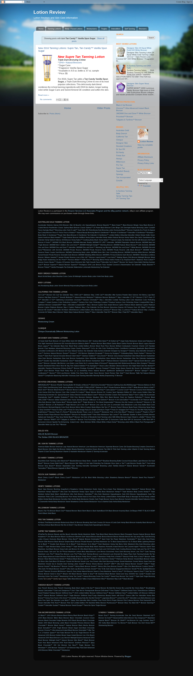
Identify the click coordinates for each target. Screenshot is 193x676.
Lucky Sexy (137, 405)
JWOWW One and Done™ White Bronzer (133, 113)
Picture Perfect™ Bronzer (70, 368)
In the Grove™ (64, 598)
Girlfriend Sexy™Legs (89, 595)
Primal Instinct (110, 260)
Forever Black (150, 397)
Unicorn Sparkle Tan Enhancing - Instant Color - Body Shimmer (68, 422)
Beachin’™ (107, 225)
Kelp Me (85, 598)
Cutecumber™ (49, 590)
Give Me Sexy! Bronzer (133, 615)
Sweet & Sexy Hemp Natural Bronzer (79, 571)
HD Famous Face (130, 307)
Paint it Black (42, 513)
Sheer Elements (76, 262)
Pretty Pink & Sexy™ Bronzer (139, 556)
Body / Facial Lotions (73, 29)
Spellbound (110, 371)
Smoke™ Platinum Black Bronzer (71, 559)
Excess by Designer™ (113, 353)
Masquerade (113, 363)
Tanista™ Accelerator (147, 466)
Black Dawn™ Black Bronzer (122, 225)
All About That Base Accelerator (49, 522)
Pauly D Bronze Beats (125, 407)
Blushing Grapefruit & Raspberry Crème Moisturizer (73, 489)
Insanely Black (124, 511)
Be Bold (110, 588)
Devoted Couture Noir (113, 395)
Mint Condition (92, 600)
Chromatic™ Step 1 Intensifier (101, 300)
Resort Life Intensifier (142, 368)
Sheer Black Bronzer (51, 559)
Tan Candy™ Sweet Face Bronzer (113, 576)
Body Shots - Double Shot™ (92, 461)
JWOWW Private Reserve (72, 250)
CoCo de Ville (96, 348)
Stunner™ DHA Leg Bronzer (59, 373)
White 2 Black (96, 422)
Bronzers (143, 29)
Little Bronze (61, 363)
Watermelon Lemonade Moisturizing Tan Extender (92, 267)
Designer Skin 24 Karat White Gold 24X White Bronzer (139, 49)
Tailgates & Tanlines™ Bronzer (129, 120)
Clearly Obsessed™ (83, 348)
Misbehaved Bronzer (129, 363)
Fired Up (123, 397)
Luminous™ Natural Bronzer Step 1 (136, 310)
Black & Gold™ (149, 387)
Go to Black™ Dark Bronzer (76, 544)
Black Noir (64, 346)
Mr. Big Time (69, 366)
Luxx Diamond (104, 554)
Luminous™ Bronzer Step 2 (113, 310)
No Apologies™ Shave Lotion (98, 366)
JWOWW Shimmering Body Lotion (78, 252)
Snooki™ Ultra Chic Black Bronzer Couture (132, 566)
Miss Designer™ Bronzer (146, 363)
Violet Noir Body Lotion (105, 276)
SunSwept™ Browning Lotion (101, 466)
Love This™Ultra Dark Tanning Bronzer (84, 554)
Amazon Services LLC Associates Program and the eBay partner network (98, 211)
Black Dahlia (111, 343)
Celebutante (126, 346)
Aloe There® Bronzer (46, 588)
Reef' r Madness (137, 260)
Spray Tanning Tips (124, 196)
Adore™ (105, 341)
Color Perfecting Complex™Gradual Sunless (105, 302)
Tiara (104, 265)
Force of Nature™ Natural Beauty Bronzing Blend (81, 233)
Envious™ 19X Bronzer (78, 353)
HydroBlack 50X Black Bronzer (108, 511)
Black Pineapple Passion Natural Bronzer (135, 534)
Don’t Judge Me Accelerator (145, 395)
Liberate (53, 363)
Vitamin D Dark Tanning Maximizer (50, 451)
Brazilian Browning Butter (112, 461)
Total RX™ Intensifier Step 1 (133, 312)
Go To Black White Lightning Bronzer (141, 542)
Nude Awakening (49, 260)
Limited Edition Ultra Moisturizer (90, 310)
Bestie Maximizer (84, 534)
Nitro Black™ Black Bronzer (84, 640)
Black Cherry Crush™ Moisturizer (67, 477)
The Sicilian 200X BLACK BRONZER (53, 437)
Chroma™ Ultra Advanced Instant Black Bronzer (61, 630)
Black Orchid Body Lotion (47, 276)
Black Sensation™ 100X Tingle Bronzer (53, 628)
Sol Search (130, 262)
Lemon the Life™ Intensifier (127, 598)
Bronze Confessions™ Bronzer (84, 390)
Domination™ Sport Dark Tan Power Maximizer (108, 539)
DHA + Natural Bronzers (70, 62)
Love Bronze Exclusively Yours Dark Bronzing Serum (115, 551)
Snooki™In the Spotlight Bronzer (143, 569)
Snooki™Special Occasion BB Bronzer (52, 571)
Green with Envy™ (118, 595)
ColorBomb (124, 348)
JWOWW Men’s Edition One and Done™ (64, 245)
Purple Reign (115, 368)
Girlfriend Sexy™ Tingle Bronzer (68, 595)
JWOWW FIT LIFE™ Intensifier (103, 242)
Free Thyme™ (115, 590)
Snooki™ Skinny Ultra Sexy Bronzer (104, 566)
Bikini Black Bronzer (61, 618)
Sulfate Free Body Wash (79, 373)
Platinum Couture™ (135, 412)
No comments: (46, 99)
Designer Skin (122, 143)
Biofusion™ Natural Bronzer (76, 297)
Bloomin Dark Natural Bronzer (86, 537)
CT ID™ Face (147, 297)
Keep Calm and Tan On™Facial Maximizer (59, 551)
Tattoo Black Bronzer (74, 579)
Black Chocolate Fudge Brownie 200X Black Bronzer (63, 620)
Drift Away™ (105, 590)
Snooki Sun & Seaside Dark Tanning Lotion (62, 564)
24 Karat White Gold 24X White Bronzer (73, 341)
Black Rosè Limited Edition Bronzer (82, 346)
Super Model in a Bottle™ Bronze (139, 417)
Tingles (104, 29)
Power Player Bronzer (52, 414)
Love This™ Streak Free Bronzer (58, 554)
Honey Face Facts (51, 598)
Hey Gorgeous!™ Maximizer (145, 618)
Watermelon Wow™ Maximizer (103, 579)
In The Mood (98, 402)
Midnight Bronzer (144, 257)
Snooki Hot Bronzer (73, 561)
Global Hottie (145, 235)
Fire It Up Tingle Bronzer (80, 633)
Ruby (67, 371)
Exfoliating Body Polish (129, 353)
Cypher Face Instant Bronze (108, 305)
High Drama (56, 402)
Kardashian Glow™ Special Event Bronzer (135, 361)
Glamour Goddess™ (89, 356)
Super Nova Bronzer (96, 373)
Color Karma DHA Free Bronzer (49, 392)
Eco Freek (143, 230)
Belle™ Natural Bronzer (93, 343)
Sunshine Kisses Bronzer (94, 449)
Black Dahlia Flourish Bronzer (128, 343)
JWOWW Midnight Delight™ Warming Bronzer (96, 245)
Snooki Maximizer (126, 561)
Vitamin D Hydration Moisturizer (74, 451)
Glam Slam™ (77, 356)
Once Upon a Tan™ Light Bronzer (123, 463)
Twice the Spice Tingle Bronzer (95, 605)
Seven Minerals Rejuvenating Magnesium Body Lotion (78, 286)
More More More (58, 366)
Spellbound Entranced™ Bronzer (128, 371)
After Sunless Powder (120, 295)
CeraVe (119, 181)
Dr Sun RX (120, 149)
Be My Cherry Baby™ (137, 588)
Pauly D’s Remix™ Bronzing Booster (69, 412)
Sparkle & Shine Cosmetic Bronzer (142, 414)
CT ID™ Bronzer (136, 297)
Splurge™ (145, 371)
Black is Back (91, 511)
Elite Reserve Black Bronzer (54, 542)
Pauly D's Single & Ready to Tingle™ (98, 410)
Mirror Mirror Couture (83, 407)
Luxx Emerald (115, 554)
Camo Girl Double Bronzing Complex (132, 447)
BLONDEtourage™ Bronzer (134, 385)
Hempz (119, 159)
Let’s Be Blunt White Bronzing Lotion (95, 477)
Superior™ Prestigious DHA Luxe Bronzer (86, 265)
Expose (121, 307)
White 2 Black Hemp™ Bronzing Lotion (115, 422)
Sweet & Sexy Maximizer (102, 571)
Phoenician (56, 368)
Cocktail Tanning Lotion (121, 300)
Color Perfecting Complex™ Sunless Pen (73, 302)
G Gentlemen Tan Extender (87, 235)
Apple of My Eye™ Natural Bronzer (93, 588)
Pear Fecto (102, 600)
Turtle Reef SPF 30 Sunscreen (130, 419)
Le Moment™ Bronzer (142, 402)
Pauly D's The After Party (139, 410)
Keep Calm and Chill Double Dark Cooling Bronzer (113, 549)
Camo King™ (100, 390)
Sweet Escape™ (78, 605)
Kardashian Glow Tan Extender (134, 358)
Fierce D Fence (57, 233)
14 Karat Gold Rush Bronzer (48, 341)
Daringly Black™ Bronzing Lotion (55, 230)
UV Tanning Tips (123, 198)
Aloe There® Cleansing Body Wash (67, 588)
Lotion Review (49, 12)
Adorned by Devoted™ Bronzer (102, 385)
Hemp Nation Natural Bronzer (113, 237)
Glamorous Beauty (104, 595)
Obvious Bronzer (122, 366)
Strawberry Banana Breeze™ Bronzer (124, 477)
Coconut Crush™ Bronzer (126, 390)
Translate (147, 186)
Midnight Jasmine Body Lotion (85, 276)
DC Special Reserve (62, 395)
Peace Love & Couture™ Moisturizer (96, 412)
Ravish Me (130, 368)
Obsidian (112, 366)
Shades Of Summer (63, 262)
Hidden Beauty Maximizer (75, 449)
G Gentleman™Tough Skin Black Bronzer (62, 235)
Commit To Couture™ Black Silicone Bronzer (86, 392)
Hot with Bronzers (141, 240)
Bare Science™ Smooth (56, 297)
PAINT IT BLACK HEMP (146, 511)
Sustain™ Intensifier (45, 605)
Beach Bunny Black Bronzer (73, 615)
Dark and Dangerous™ (62, 590)
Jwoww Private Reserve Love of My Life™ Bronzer (76, 257)
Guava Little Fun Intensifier (136, 595)
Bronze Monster (119, 537)
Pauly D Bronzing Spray (141, 407)
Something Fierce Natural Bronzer (93, 371)
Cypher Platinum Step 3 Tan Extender (83, 307)
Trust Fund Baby (90, 419)
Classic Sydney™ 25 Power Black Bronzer (95, 228)
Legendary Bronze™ (109, 598)
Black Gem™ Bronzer (46, 390)
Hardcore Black (48, 237)
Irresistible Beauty (75, 598)
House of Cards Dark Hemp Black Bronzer (120, 522)
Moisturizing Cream (46, 322)
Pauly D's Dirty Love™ (60, 410)
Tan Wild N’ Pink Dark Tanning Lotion (117, 449)
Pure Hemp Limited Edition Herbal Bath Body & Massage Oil (119, 497)
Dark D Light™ (72, 230)
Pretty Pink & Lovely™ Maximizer (94, 556)
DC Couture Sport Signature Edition (116, 392)
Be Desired (117, 588)
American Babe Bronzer (46, 447)
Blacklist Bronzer (76, 461)
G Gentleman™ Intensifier (126, 233)
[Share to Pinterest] (67, 99)
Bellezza (81, 343)
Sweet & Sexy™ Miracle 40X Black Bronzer (66, 574)
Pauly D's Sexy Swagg (76, 410)
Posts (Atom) (54, 114)
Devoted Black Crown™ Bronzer (93, 395)
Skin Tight (86, 262)
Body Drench (121, 134)
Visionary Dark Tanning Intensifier (81, 376)
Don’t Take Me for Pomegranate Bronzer (86, 590)
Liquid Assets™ (101, 257)
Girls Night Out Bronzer (57, 449)
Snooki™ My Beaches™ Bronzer (56, 566)
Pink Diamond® (145, 600)
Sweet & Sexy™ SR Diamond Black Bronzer (99, 574)
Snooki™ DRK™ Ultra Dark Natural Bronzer (120, 564)
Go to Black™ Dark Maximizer (99, 544)
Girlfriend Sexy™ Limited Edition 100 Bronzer (131, 593)
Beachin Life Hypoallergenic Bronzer (89, 225)
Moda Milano (96, 407)
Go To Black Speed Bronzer (118, 542)
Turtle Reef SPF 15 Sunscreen (107, 419)
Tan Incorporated (123, 177)
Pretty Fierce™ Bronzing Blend (93, 260)
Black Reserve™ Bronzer (63, 390)
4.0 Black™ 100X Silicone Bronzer (50, 615)
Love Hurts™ (112, 257)
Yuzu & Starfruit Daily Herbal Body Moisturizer (114, 502)
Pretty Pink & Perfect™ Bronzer (117, 556)
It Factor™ (48, 242)
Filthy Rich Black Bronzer (109, 397)
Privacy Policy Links (146, 163)
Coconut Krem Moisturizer (145, 390)
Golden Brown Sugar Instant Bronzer (69, 635)
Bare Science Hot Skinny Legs (140, 295)
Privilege (83, 368)
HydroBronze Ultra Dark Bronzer (72, 494)
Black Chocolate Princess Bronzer (77, 623)
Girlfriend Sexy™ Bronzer (105, 593)
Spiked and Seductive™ (46, 417)
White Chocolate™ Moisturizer (59, 650)
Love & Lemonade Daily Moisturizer (120, 405)
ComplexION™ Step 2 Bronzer (86, 305)
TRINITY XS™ (55, 419)
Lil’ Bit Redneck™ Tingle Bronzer (64, 405)
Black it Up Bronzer (124, 105)
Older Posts (103, 108)
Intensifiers (115, 29)
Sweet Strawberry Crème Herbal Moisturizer (81, 502)
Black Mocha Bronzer (87, 625)
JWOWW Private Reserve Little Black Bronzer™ (124, 250)
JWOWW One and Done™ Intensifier (62, 247)
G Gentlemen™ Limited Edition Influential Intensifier (116, 235)
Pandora (49, 368)
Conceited (41, 351)
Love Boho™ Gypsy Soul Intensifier (74, 600)
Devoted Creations (124, 146)
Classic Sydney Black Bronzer (69, 228)
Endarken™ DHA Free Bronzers (73, 397)
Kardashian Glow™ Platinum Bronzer (105, 361)
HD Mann (64, 310)
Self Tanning (130, 29)
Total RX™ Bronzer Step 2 (113, 312)
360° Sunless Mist (95, 341)
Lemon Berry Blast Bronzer (86, 551)
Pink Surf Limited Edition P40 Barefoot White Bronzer (86, 603)
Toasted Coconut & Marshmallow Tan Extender (123, 265)
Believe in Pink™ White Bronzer (132, 387)
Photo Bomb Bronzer (74, 556)
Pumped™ (106, 368)
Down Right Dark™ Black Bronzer (62, 463)
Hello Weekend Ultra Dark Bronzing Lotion (139, 544)
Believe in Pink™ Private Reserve (108, 387)
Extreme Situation (92, 397)
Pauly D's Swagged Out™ (120, 410)
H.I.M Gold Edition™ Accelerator (126, 400)
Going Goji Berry (116, 544)
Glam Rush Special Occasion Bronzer (58, 356)
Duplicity (136, 230)
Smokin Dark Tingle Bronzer (99, 499)
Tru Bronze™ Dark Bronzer (127, 623)
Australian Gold (122, 130)
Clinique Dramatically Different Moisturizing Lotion (58, 331)
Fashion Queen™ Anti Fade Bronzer (56, 633)
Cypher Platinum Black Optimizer (130, 305)
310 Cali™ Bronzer (45, 295)
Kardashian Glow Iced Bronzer (64, 358)
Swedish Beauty (122, 171)
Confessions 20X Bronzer (55, 351)
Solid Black (52, 513)
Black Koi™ (65, 461)
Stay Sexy (59, 417)
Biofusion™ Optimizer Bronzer (97, 297)
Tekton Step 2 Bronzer (55, 312)
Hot (133, 240)
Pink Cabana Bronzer (131, 600)
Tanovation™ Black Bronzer (48, 468)
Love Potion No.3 (81, 363)
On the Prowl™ (61, 260)
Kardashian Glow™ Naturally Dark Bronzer (75, 361)
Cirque (73, 348)
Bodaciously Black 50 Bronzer (71, 522)
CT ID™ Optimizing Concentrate (61, 300)
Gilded (137, 235)
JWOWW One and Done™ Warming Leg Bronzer (93, 247)
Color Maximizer (136, 300)
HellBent (82, 237)
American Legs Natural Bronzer (67, 447)
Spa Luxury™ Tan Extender (119, 414)
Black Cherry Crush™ (46, 477)
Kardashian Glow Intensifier (86, 358)
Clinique (119, 140)
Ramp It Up (119, 260)
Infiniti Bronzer (74, 310)
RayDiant (127, 260)
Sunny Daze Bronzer (117, 499)
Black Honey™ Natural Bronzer (66, 625)
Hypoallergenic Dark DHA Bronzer (123, 494)
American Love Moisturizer (88, 447)
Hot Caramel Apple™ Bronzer (135, 547)
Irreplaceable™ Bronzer (112, 402)
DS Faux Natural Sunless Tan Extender (79, 351)
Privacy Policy (143, 160)
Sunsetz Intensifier (131, 499)
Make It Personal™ (101, 363)
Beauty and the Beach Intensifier (66, 534)
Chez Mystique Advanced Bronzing (57, 348)
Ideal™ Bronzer (67, 402)
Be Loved (125, 588)
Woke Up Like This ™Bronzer (55, 424)
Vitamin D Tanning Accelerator (97, 451)
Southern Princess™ (82, 643)
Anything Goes (118, 385)
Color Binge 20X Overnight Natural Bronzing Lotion (129, 228)
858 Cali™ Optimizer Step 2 (85, 295)
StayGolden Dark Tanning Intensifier (75, 466)
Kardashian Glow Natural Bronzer (109, 358)
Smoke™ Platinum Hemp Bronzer (121, 559)
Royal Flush (59, 371)
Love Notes (70, 363)
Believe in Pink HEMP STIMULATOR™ (82, 387)
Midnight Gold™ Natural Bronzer (61, 640)
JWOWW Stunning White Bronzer (136, 252)
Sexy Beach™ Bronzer (53, 466)
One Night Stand (135, 366)
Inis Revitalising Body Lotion (48, 286)
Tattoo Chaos (87, 579)
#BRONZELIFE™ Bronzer (47, 385)
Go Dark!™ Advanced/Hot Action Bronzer (119, 618)
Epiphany (91, 353)
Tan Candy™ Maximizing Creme (61, 576)
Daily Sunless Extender (102, 351)
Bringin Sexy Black (140, 225)
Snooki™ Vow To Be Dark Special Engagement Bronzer (111, 569)
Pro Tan (119, 165)
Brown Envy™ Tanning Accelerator (111, 615)
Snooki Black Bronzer (142, 559)
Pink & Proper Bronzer (115, 600)
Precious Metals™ (74, 260)
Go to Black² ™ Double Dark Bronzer (52, 544)
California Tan (122, 137)
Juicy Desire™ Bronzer (105, 356)
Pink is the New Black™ (119, 412)
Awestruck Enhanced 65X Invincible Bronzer (62, 343)
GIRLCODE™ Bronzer (46, 400)
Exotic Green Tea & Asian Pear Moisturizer (109, 489)
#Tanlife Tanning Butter (65, 385)
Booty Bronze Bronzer (105, 537)
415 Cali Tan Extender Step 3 (63, 295)
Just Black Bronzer (52, 549)
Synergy (119, 174)
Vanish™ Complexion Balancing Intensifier (53, 376)
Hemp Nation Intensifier (94, 237)
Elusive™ (66, 353)
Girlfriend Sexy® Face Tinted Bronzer (134, 590)
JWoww (47, 257)
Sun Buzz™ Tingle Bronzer (79, 645)
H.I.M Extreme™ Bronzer (105, 400)
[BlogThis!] (60, 99)
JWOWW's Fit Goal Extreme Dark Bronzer (117, 255)
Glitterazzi (92, 400)
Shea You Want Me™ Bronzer (135, 603)
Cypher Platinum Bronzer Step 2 (56, 307)
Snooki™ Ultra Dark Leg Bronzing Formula (75, 569)
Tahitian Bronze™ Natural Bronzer (126, 466)
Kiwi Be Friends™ (95, 598)
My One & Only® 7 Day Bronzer (72, 525)
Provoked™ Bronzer (124, 117)
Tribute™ (47, 267)
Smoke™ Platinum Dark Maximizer (96, 559)
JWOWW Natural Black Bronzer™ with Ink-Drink (130, 245)
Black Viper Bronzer (45, 489)
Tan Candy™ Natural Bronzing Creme (87, 576)
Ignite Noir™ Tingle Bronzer (83, 402)
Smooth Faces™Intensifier (99, 262)
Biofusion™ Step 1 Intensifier (119, 297)
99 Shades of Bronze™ (82, 385)
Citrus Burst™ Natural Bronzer (79, 539)
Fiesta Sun (120, 156)
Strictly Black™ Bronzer (71, 417)
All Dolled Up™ (114, 341)
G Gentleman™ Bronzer (107, 233)
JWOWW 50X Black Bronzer (62, 242)
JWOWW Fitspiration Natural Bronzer (128, 242)
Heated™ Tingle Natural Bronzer (66, 237)
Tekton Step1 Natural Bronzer (74, 312)
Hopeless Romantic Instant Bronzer (111, 547)
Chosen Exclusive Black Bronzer (55, 539)
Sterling (145, 262)
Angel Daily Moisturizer (128, 341)
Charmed (134, 346)
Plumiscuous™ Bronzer (115, 603)
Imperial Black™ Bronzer (107, 620)
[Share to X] (62, 99)
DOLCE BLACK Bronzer (48, 434)
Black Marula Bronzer (112, 534)
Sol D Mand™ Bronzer (117, 262)
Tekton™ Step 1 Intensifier (94, 312)
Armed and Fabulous (145, 341)
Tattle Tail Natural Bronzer (145, 373)
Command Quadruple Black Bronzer (141, 348)
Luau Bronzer (65, 638)
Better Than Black (97, 534)
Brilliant (118, 346)
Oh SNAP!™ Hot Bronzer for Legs (130, 620)
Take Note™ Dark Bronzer (125, 373)
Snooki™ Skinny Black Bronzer (79, 566)
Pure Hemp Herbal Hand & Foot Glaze (82, 497)
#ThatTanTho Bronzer (46, 534)
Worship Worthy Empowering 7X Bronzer (107, 376)
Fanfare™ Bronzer (145, 353)
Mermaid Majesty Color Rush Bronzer (61, 407)
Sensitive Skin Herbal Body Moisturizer (75, 499)
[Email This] (57, 99)
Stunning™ (151, 603)
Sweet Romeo (110, 373)
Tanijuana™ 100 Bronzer (67, 648)
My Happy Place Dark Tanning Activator (135, 554)
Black (105, 343)
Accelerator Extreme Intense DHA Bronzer (53, 225)
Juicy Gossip (118, 356)
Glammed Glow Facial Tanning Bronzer (74, 400)
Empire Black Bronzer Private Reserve (79, 542)
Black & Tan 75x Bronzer (47, 511)
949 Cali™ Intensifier (104, 295)
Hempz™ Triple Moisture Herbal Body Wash (82, 547)
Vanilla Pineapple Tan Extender (62, 267)
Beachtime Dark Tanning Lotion (49, 461)
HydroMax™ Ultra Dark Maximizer (97, 494)
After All (72, 225)
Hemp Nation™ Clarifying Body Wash (84, 240)
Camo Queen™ (111, 390)
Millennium (120, 162)
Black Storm (82, 511)
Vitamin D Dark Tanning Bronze (143, 449)
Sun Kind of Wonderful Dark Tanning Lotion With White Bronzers (104, 417)
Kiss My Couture (128, 402)
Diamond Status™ (128, 395)
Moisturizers (92, 29)
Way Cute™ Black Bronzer (123, 579)
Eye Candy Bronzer (45, 233)
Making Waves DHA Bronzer (127, 257)
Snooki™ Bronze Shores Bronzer (91, 564)
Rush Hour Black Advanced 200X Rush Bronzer (56, 643)
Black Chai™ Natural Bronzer (66, 511)
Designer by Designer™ (120, 351)
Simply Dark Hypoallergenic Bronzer (97, 525)
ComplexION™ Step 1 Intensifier (63, 305)
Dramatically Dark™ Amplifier (49, 397)
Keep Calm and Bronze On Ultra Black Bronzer (77, 549)
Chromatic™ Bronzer (81, 300)
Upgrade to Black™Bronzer (68, 468)
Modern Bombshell (45, 366)
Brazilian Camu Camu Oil (65, 276)
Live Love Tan (101, 405)
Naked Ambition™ (80, 366)
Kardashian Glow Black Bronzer (134, 356)
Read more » (43, 95)
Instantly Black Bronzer (144, 522)
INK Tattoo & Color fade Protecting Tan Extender (93, 463)
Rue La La (74, 371)
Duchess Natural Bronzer (53, 353)
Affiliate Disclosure (145, 157)
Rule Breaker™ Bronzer (69, 414)
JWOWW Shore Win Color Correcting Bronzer (107, 252)
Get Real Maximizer (100, 542)
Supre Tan (120, 168)
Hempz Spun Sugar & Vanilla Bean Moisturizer (96, 492)
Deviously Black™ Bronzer (123, 230)
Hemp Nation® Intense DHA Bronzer (58, 240)
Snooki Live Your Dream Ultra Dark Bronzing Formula (100, 561)
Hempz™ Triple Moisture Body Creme (129, 492)
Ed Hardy (120, 152)
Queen (123, 368)
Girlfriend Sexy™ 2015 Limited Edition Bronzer (79, 593)
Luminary (91, 363)
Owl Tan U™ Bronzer (108, 407)
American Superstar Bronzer (108, 447)
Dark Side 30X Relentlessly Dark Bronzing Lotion (95, 230)
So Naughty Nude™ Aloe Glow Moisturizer (93, 414)
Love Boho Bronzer (144, 598)
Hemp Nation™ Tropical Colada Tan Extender (115, 240)
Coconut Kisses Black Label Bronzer (135, 461)
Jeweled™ (54, 257)
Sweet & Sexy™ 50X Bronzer (122, 571)
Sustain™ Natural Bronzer (62, 605)
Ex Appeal (151, 230)
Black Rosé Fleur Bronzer (105, 346)
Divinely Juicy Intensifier (138, 351)
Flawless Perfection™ (136, 397)
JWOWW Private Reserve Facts (94, 250)
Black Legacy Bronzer (147, 343)
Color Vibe (65, 392)
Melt (119, 363)
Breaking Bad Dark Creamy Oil (94, 522)
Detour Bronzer (75, 395)
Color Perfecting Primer (130, 302)
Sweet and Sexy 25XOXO (125, 574)
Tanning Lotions (54, 29)
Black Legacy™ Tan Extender (49, 346)
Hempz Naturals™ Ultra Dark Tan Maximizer (62, 492)
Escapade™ (99, 353)
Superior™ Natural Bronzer (60, 265)
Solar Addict (138, 262)
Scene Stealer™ (50, 262)
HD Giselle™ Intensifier (52, 310)
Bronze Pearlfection (50, 228)
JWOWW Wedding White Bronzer (90, 255)
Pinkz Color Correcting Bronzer (57, 497)
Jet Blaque (134, 511)
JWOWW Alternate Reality (82, 242)
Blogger (128, 656)
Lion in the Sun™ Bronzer (86, 405)
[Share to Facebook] (65, 99)
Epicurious (114, 307)
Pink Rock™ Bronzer (58, 603)
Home (40, 29)
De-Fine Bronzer (103, 307)
